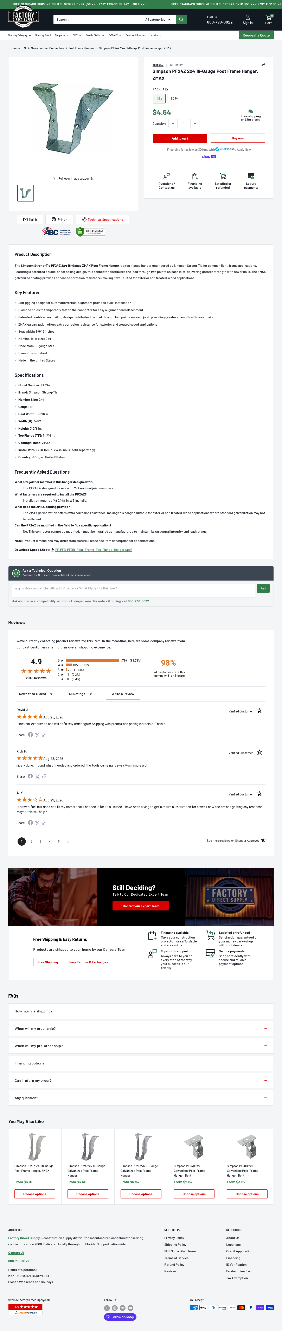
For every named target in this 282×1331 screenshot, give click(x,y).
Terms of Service (176, 1258)
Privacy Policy (174, 1238)
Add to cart (180, 138)
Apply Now (244, 149)
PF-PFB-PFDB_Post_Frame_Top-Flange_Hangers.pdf (93, 549)
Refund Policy (174, 1264)
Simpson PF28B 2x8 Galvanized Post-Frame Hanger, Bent (242, 1170)
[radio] (102, 660)
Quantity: (159, 123)
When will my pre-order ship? (39, 1045)
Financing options (29, 1063)
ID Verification (236, 1264)
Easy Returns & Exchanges (88, 962)
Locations (155, 35)
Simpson (60, 35)
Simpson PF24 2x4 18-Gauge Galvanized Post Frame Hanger (86, 1170)
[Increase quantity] (195, 123)
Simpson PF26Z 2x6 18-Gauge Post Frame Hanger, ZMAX (33, 1168)
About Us (232, 1238)
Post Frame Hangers (82, 48)
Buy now (238, 138)
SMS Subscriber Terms (180, 1251)
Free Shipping (48, 962)
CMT (75, 35)
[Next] (273, 1166)
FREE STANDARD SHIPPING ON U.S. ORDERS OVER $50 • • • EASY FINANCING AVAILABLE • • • (79, 4)
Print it (63, 219)
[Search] (181, 19)
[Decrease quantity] (173, 123)
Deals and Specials (136, 35)
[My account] (247, 17)
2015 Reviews (41, 678)
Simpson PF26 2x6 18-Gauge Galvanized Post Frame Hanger (139, 1170)
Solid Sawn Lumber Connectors (44, 48)
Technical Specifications (105, 219)
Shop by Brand (43, 35)
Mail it (33, 219)
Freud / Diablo (93, 35)
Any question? (26, 1097)
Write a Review (123, 694)
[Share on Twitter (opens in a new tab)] (37, 735)
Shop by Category (17, 35)
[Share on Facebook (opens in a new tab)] (30, 735)
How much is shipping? (33, 1011)
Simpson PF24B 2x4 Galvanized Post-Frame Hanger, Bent (189, 1170)
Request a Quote (256, 35)
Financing (233, 1258)
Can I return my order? (33, 1080)
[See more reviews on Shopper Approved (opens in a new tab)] (44, 735)
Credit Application (239, 1251)
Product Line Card (239, 1271)
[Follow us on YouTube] (130, 1308)
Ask (263, 588)
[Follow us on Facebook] (107, 1308)
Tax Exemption (237, 1278)
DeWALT (113, 35)
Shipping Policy (175, 1244)
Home (16, 48)
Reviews (170, 1271)
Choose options (34, 1194)
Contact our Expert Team (141, 906)
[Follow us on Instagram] (115, 1308)
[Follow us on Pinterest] (123, 1308)
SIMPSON (158, 65)
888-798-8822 (220, 19)
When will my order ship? (35, 1028)
